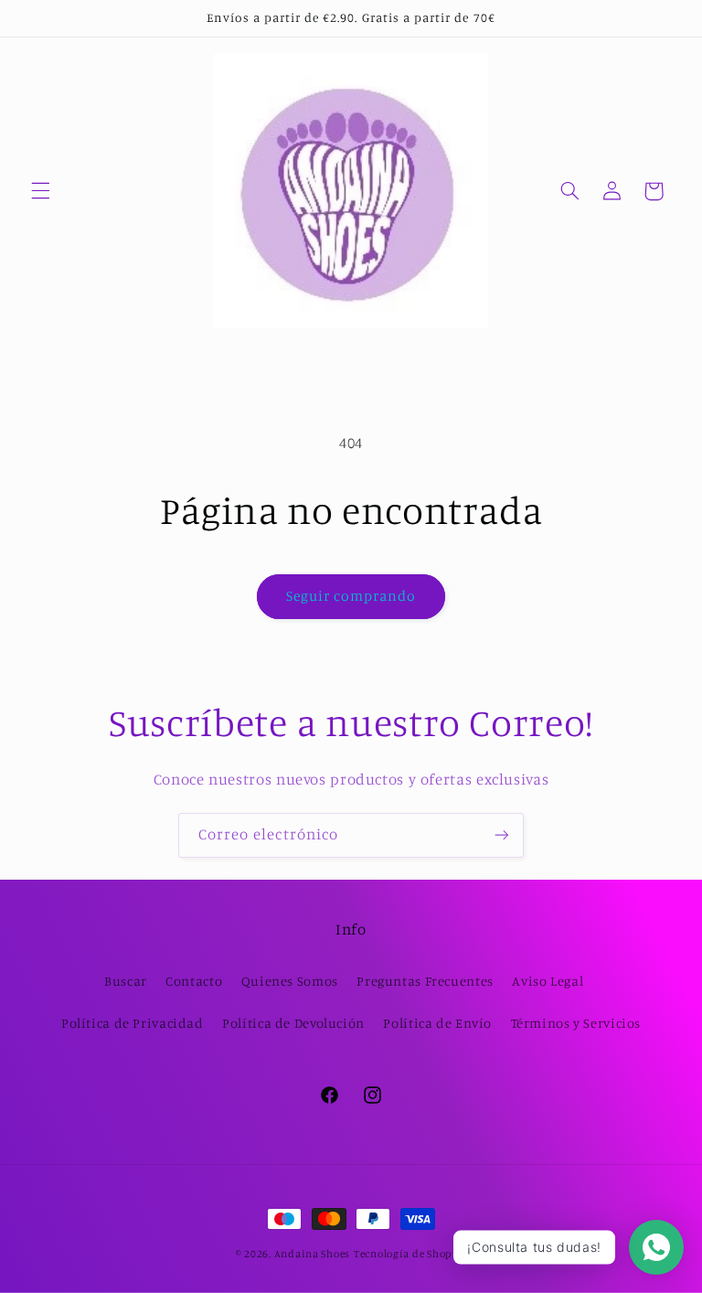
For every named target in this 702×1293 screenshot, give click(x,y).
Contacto (193, 980)
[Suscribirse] (502, 835)
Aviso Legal (547, 980)
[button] (40, 191)
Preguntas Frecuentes (425, 980)
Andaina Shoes (312, 1253)
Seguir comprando (351, 595)
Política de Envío (437, 1023)
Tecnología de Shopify (410, 1253)
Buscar (125, 980)
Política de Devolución (293, 1023)
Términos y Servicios (576, 1023)
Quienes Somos (289, 980)
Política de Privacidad (132, 1023)
